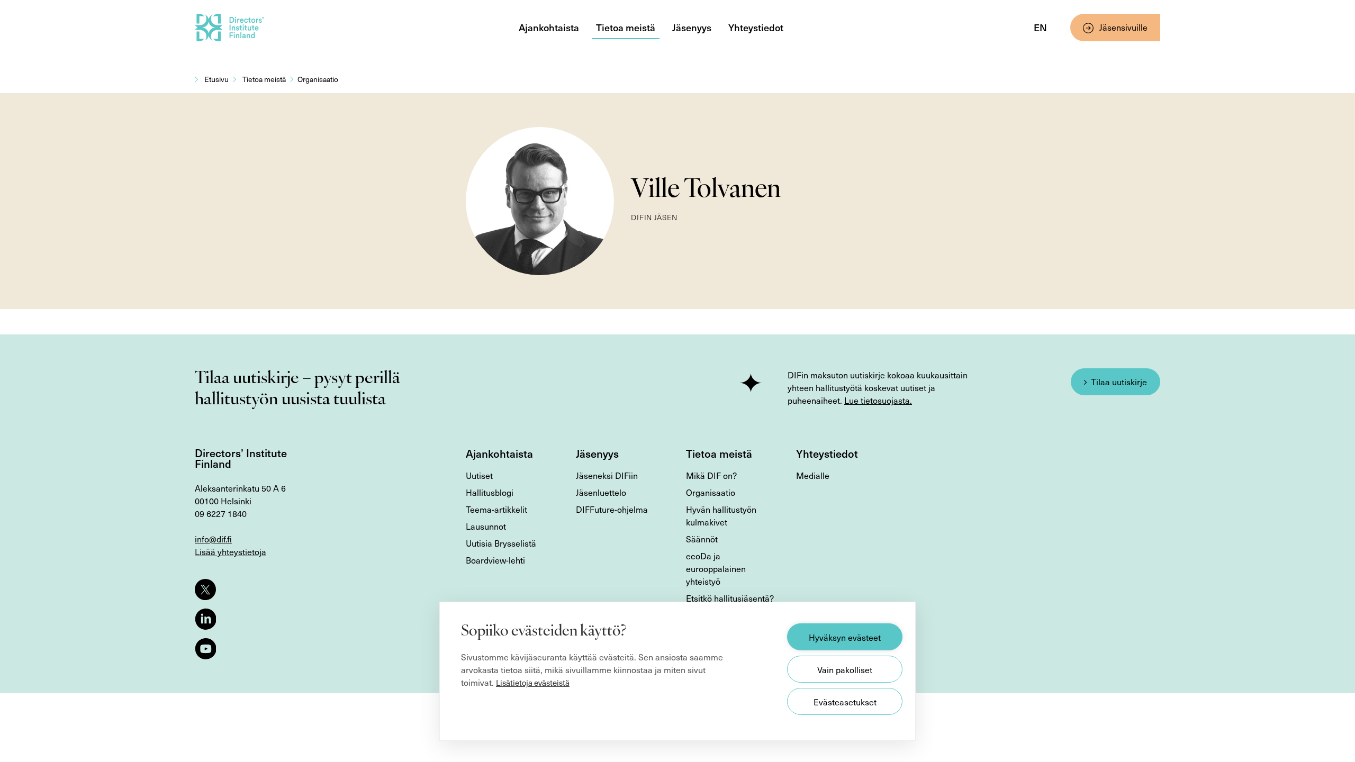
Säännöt (702, 538)
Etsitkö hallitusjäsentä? (730, 598)
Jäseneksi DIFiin (607, 475)
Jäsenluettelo (601, 492)
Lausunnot (486, 526)
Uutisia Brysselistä (501, 543)
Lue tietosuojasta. (878, 400)
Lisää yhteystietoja (230, 551)
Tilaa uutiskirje (1119, 381)
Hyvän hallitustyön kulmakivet (721, 515)
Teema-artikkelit (496, 509)
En (1040, 27)
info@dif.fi (213, 538)
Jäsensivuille (1123, 27)
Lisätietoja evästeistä (533, 682)
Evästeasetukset (845, 701)
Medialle (812, 475)
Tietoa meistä (625, 27)
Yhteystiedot (755, 27)
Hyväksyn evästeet (845, 637)
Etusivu (216, 79)
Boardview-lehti (495, 560)
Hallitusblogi (489, 492)
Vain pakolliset (844, 669)
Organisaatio (317, 79)
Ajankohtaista (549, 27)
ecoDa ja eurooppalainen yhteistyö (716, 568)
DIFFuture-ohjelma (612, 509)
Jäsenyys (691, 27)
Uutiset (479, 475)
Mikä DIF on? (711, 475)
